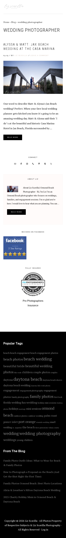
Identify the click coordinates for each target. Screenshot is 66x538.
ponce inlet (10, 422)
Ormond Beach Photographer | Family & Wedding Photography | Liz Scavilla (14, 7)
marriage (22, 409)
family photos (42, 396)
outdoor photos (21, 415)
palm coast (50, 415)
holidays (13, 408)
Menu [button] (59, 6)
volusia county (54, 428)
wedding (11, 433)
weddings (9, 440)
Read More (12, 137)
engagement (11, 390)
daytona (8, 380)
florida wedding (12, 402)
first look (58, 397)
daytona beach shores (52, 380)
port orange (27, 421)
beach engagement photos (44, 352)
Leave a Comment (39, 55)
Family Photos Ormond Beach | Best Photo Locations (32, 483)
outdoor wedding (35, 415)
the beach (28, 427)
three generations (41, 428)
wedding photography (40, 433)
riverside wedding (42, 422)
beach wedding (38, 359)
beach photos (13, 359)
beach (6, 352)
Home (6, 22)
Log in (44, 529)
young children (25, 440)
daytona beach (28, 379)
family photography (20, 397)
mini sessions (33, 408)
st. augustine (17, 428)
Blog (13, 22)
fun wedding (29, 402)
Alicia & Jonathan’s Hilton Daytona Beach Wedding (31, 490)
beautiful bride (14, 366)
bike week (17, 373)
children (27, 372)
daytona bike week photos (40, 386)
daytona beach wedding (16, 385)
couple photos (41, 372)
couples (53, 372)
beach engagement (20, 352)
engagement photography (31, 390)
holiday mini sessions (47, 402)
